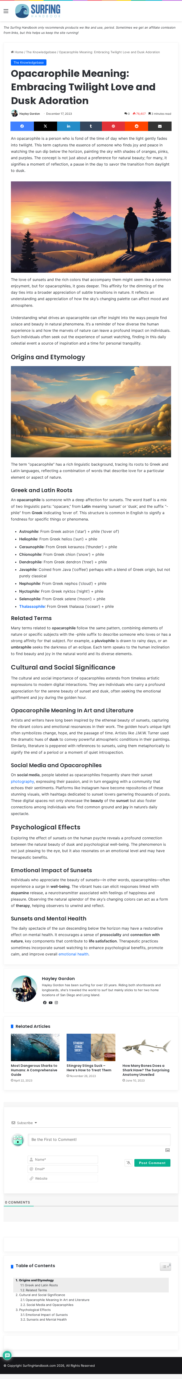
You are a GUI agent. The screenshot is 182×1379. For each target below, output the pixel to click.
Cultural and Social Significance (42, 1295)
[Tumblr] (91, 126)
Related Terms (36, 1290)
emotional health (73, 954)
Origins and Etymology (36, 1280)
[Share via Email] (160, 126)
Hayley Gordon (29, 113)
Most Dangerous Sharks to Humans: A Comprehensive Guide (34, 1070)
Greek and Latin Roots (41, 1285)
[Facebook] (22, 126)
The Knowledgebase (41, 52)
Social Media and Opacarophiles (50, 1305)
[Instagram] (56, 1003)
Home (18, 52)
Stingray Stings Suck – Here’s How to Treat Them (89, 1068)
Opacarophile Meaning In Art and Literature (58, 1300)
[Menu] (6, 12)
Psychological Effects (35, 1310)
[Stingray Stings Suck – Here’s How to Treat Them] (91, 1047)
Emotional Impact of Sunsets (47, 1315)
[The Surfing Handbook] (37, 11)
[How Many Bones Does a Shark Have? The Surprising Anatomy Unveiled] (147, 1047)
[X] (45, 126)
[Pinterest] (113, 126)
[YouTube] (50, 1003)
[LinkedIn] (68, 126)
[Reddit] (136, 126)
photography (22, 781)
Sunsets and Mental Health (47, 1319)
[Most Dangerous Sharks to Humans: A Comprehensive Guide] (35, 1047)
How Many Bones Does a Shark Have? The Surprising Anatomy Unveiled (146, 1070)
